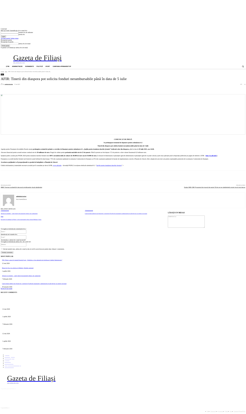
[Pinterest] (33, 89)
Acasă (2, 71)
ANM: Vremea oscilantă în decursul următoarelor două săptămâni (21, 187)
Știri (6, 71)
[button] (243, 66)
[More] (47, 89)
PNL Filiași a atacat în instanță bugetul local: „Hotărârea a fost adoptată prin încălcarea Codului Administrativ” (32, 260)
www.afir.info (57, 165)
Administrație (5, 210)
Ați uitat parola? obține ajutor (9, 38)
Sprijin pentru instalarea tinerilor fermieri (109, 165)
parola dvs (22, 34)
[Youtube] (244, 50)
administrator (9, 84)
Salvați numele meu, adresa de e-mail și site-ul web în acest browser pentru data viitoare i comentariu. (33, 249)
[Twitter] (239, 50)
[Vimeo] (241, 50)
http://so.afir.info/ (211, 155)
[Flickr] (13, 397)
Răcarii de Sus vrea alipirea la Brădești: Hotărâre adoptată (17, 268)
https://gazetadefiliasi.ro (21, 199)
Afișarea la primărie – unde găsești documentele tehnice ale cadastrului (19, 213)
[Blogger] (3, 397)
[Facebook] (233, 50)
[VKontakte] (22, 397)
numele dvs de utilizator (26, 32)
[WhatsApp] (40, 89)
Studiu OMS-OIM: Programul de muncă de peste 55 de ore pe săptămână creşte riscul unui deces (214, 187)
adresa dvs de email (24, 43)
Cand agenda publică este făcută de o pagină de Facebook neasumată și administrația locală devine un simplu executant (116, 213)
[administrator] (2, 84)
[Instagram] (236, 50)
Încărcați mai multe (6, 288)
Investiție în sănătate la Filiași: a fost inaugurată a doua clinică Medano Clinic (21, 219)
